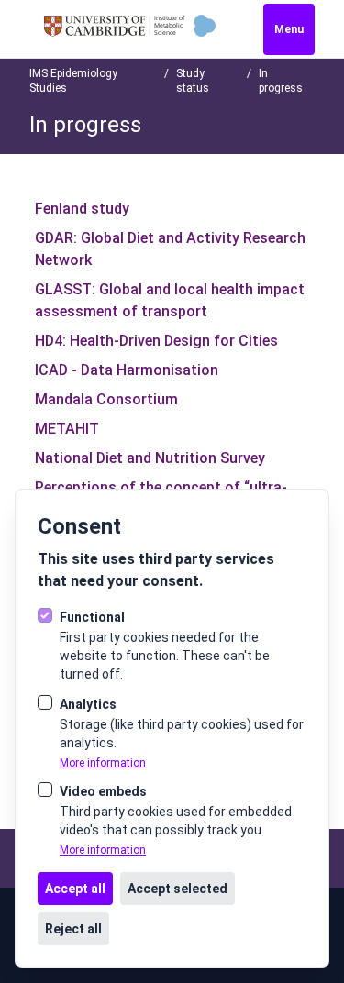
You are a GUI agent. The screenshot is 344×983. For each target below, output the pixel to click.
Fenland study (82, 208)
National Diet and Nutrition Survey (150, 458)
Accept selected (177, 888)
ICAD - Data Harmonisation (126, 370)
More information (103, 763)
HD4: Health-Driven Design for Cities (156, 340)
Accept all (75, 888)
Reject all (73, 929)
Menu (289, 29)
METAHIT (67, 428)
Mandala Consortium (106, 399)
